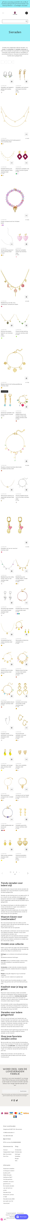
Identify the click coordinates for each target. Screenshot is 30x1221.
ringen (3, 49)
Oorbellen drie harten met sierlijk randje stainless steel (21, 703)
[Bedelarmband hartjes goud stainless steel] (7, 657)
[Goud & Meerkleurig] (16, 421)
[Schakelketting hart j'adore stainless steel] (7, 627)
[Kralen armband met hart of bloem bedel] (15, 198)
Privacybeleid (20, 1213)
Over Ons (5, 1156)
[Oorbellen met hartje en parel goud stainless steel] (22, 74)
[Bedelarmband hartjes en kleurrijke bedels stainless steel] (22, 657)
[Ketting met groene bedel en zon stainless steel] (7, 318)
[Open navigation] (3, 13)
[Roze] (1, 225)
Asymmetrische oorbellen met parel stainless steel (21, 735)
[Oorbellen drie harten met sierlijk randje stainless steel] (22, 689)
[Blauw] (17, 613)
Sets (16, 1160)
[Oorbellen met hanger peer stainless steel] (7, 752)
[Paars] (2, 225)
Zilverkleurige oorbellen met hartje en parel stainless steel (7, 610)
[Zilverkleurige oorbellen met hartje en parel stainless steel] (7, 596)
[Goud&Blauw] (1, 830)
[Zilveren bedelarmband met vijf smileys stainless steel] (22, 483)
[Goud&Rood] (4, 830)
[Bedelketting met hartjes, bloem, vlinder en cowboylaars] (22, 564)
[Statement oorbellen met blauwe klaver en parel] (7, 400)
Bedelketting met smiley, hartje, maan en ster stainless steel (7, 578)
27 (15, 874)
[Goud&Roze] (1, 306)
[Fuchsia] (17, 173)
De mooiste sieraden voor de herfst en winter (8, 1188)
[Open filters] (4, 62)
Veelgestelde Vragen (8, 1152)
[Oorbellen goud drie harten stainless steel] (22, 812)
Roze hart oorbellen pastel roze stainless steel (21, 251)
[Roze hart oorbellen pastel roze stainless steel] (22, 237)
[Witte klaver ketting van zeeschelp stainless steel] (7, 483)
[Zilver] (1, 92)
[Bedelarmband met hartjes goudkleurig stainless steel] (15, 361)
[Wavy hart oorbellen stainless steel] (22, 752)
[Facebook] (11, 1100)
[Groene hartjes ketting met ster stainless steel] (22, 318)
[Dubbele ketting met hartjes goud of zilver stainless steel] (15, 117)
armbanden (10, 49)
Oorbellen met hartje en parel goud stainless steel (22, 89)
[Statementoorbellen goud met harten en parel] (22, 842)
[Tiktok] (17, 1100)
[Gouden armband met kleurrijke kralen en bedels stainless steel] (15, 444)
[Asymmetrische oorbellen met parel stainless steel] (22, 721)
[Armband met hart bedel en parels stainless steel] (22, 782)
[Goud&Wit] (1, 500)
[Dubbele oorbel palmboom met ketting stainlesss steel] (7, 721)
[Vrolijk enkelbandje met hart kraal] (7, 812)
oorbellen (18, 49)
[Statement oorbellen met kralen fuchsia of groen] (22, 156)
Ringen (17, 1158)
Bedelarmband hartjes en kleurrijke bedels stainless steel (22, 672)
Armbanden (18, 1149)
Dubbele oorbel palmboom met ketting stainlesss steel (7, 735)
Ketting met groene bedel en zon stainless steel (7, 333)
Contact (5, 1149)
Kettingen (17, 1154)
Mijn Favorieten (7, 1154)
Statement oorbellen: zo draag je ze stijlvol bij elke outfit (8, 1171)
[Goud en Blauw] (1, 417)
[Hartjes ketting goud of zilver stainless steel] (7, 237)
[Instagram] (14, 1100)
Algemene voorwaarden (11, 1214)
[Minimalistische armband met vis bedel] (7, 782)
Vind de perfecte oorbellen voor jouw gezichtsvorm (8, 1181)
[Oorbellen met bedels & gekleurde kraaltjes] (7, 74)
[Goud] (16, 94)
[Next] (27, 873)
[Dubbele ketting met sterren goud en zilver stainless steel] (7, 156)
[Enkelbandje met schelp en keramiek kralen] (22, 596)
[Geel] (1, 770)
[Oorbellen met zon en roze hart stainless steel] (15, 525)
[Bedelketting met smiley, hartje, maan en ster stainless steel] (7, 564)
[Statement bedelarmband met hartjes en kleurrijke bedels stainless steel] (22, 400)
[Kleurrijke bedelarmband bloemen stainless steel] (7, 689)
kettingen (23, 49)
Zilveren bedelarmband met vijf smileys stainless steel (22, 497)
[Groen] (19, 613)
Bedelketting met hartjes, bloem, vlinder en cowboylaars (22, 578)
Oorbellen (17, 1156)
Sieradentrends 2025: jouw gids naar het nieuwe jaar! (9, 1201)
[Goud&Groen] (1, 338)
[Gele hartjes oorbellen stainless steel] (7, 842)
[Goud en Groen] (16, 173)
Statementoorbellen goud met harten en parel (21, 857)
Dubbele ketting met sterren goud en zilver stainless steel (7, 170)
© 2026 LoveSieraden (10, 1218)
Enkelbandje (18, 1152)
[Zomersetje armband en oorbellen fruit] (22, 627)
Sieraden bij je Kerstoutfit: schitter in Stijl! (8, 1194)
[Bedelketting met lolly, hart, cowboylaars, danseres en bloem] (15, 279)
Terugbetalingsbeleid (11, 1213)
